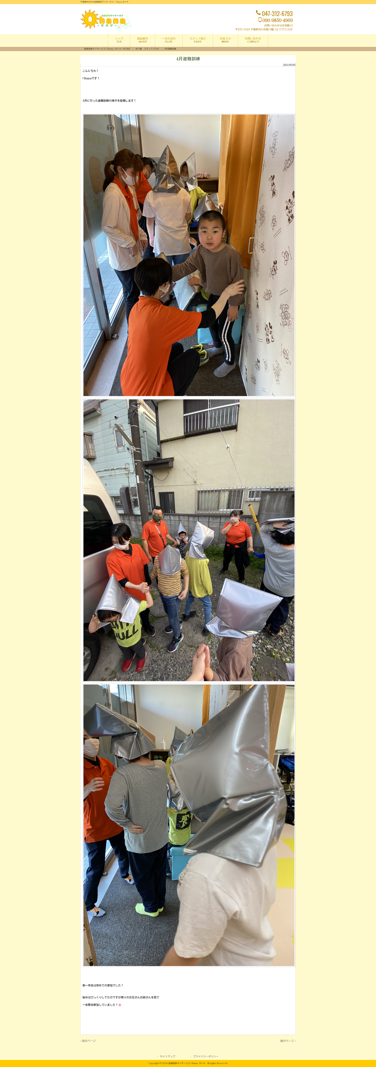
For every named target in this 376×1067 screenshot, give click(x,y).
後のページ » (288, 1041)
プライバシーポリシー (206, 1056)
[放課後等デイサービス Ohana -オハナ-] (105, 30)
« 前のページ (88, 1041)
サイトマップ (167, 1056)
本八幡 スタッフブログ (147, 48)
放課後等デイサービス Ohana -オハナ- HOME (107, 48)
